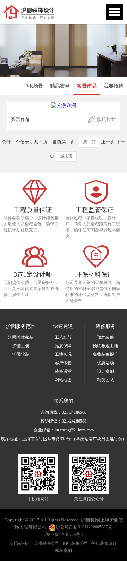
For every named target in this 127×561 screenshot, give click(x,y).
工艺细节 (63, 337)
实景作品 (87, 86)
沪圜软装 (20, 354)
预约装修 (105, 337)
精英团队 (105, 379)
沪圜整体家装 (21, 337)
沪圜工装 (20, 345)
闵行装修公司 (75, 543)
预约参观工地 (105, 345)
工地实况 (63, 354)
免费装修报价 (105, 354)
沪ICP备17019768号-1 (64, 534)
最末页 (66, 156)
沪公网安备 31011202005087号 (84, 527)
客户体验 (63, 362)
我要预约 (113, 86)
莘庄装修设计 (104, 543)
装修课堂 (63, 371)
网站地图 (63, 379)
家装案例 (63, 550)
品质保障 (63, 345)
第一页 (89, 142)
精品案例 (60, 86)
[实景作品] (63, 105)
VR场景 (34, 86)
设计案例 (105, 371)
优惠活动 (105, 362)
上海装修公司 (47, 543)
